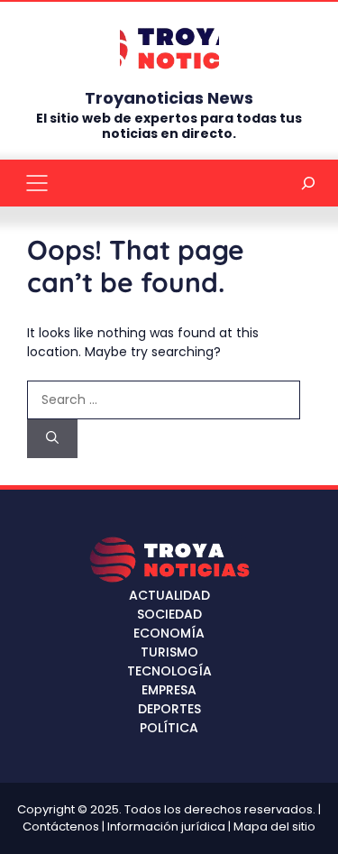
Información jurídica (166, 826)
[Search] (52, 438)
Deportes (169, 709)
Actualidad (169, 595)
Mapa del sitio (274, 826)
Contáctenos (61, 826)
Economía (169, 633)
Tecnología (169, 671)
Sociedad (169, 614)
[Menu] (37, 183)
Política (169, 728)
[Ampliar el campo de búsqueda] (308, 182)
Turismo (169, 652)
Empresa (169, 690)
